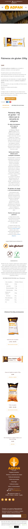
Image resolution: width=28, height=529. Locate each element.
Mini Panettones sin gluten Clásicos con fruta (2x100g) (13, 438)
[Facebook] (7, 102)
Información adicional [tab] (18, 105)
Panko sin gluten (12, 405)
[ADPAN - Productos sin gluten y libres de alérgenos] (14, 7)
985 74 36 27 (17, 489)
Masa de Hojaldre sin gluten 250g (12, 372)
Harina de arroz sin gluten (12, 339)
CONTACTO (14, 2)
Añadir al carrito (10, 98)
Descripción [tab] (6, 105)
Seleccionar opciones (13, 344)
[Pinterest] (10, 102)
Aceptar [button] (16, 526)
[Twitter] (8, 102)
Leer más (13, 444)
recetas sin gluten (16, 228)
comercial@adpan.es (18, 1)
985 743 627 (9, 1)
